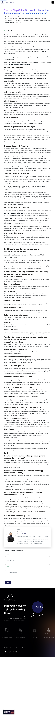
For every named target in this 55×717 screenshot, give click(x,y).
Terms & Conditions (33, 648)
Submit (8, 582)
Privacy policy (43, 648)
